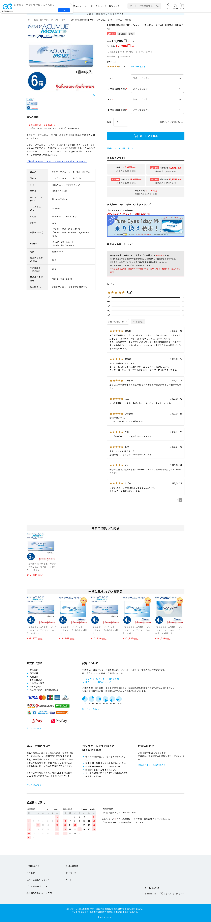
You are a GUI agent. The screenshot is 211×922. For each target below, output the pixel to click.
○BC (111, 78)
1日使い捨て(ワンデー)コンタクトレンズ (49, 20)
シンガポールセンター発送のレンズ (102, 678)
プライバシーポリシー (37, 886)
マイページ (71, 872)
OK (64, 10)
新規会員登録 (72, 866)
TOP (28, 20)
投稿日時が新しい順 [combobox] (116, 322)
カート (69, 879)
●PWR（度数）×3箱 (117, 110)
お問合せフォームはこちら (150, 765)
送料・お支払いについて (38, 879)
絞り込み (139, 322)
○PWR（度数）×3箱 (117, 89)
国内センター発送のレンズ (98, 682)
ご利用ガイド (33, 866)
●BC (111, 99)
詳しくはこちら (34, 728)
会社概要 (31, 872)
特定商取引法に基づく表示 (39, 893)
